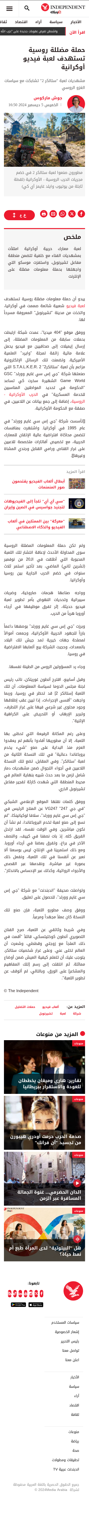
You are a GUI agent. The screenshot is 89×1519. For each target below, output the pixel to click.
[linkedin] (20, 1293)
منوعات (44, 1034)
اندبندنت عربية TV (66, 1469)
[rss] (9, 1293)
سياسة (56, 21)
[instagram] (31, 1293)
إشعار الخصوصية (67, 1332)
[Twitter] (36, 1293)
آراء (38, 21)
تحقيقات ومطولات (65, 1460)
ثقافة (75, 1415)
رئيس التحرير (70, 1341)
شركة (77, 1013)
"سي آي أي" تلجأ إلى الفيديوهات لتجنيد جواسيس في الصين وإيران (34, 504)
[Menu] (9, 8)
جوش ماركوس (48, 98)
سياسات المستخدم (65, 1322)
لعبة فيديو (75, 306)
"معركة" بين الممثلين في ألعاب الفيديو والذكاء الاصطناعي (36, 524)
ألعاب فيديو (50, 1006)
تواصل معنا (70, 1350)
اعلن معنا (72, 1360)
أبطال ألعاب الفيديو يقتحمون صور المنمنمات (38, 484)
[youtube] (25, 1293)
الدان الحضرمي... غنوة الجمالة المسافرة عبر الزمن (49, 1195)
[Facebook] (41, 1293)
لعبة (63, 1013)
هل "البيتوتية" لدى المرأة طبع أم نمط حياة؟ (45, 1251)
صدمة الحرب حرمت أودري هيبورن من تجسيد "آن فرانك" (45, 1140)
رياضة (75, 1441)
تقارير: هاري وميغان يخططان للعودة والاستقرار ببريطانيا (49, 1084)
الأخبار (75, 21)
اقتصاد (21, 21)
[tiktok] (15, 1293)
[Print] (43, 213)
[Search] (27, 8)
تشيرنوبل (46, 1013)
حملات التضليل (25, 1006)
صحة (75, 1450)
